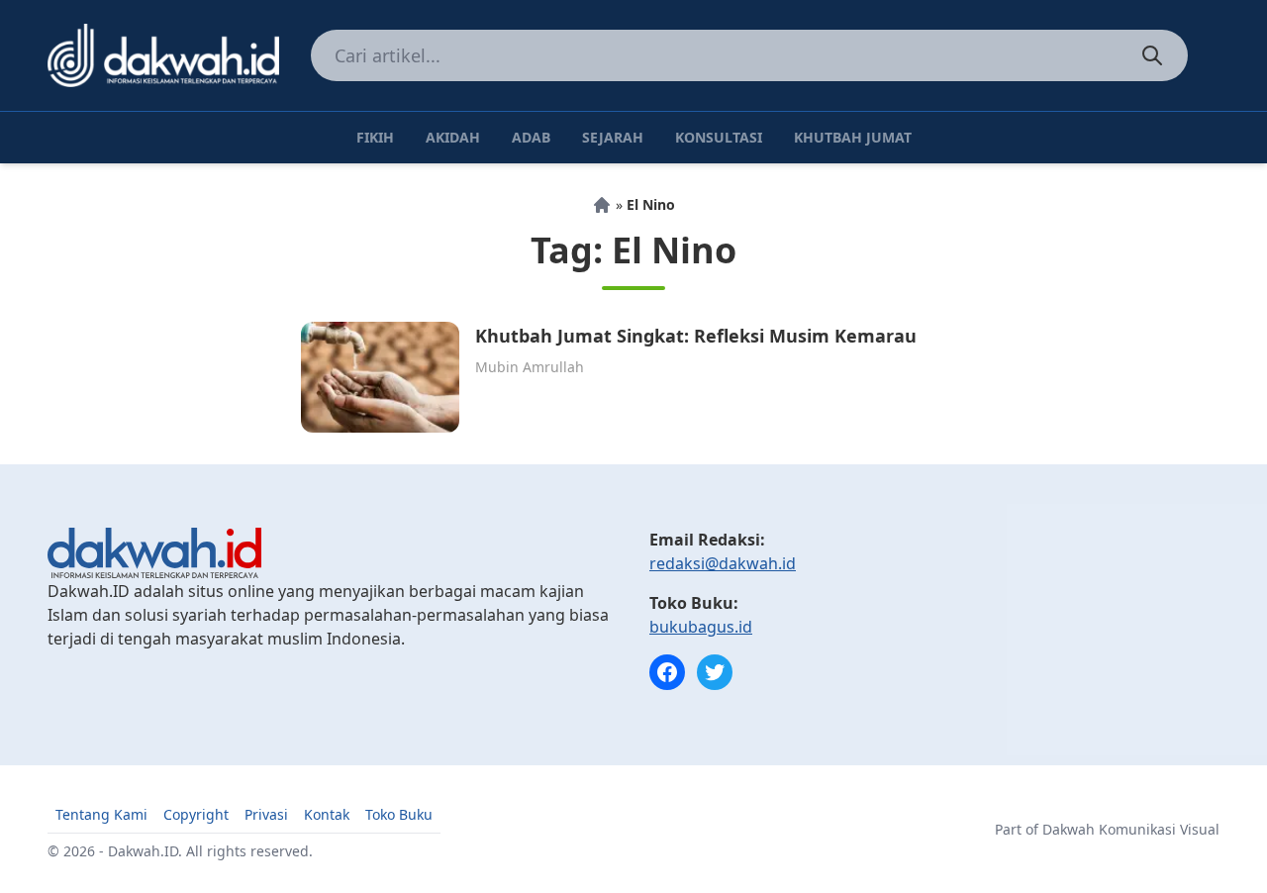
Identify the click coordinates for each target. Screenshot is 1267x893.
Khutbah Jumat (853, 137)
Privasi (266, 814)
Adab (531, 137)
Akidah (453, 137)
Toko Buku (399, 814)
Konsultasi (718, 137)
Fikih (375, 137)
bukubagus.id (700, 627)
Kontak (326, 814)
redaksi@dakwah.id (722, 563)
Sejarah (612, 137)
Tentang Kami (101, 814)
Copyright (196, 814)
